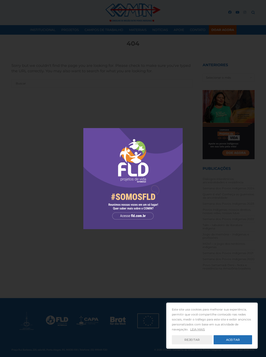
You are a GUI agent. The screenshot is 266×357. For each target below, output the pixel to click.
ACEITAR (233, 340)
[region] (212, 326)
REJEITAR (192, 340)
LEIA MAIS (197, 329)
